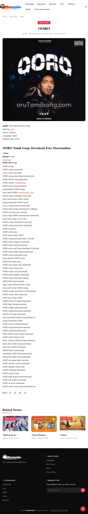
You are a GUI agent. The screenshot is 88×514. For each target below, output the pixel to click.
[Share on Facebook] (15, 393)
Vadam (63, 434)
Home (5, 17)
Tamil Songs (13, 17)
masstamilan (20, 183)
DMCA (48, 468)
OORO (5, 173)
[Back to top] (82, 508)
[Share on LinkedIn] (20, 393)
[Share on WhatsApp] (25, 393)
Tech (62, 4)
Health (27, 9)
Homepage (29, 4)
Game (5, 496)
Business (52, 4)
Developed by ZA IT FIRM (59, 510)
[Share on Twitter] (10, 393)
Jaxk (12, 129)
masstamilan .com (26, 192)
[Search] (86, 7)
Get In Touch (50, 464)
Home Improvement (42, 9)
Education (41, 4)
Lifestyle (71, 4)
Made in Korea (9, 434)
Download (7, 160)
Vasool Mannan (39, 434)
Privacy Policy (51, 472)
